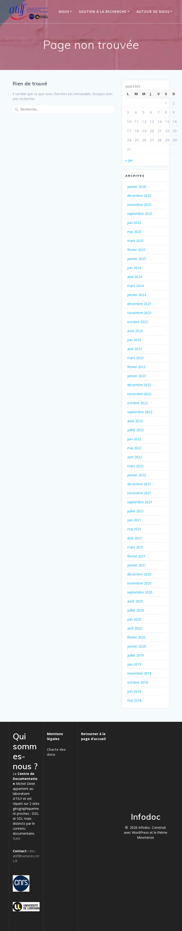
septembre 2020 (139, 592)
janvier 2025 (136, 258)
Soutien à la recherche (103, 11)
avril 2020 (134, 628)
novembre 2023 (139, 312)
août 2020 (135, 601)
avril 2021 (134, 538)
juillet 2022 (135, 430)
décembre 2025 (139, 195)
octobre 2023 (137, 322)
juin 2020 (134, 619)
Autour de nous (152, 11)
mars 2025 (135, 240)
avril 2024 (134, 276)
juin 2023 (134, 340)
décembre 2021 (139, 484)
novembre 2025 (139, 204)
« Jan (129, 160)
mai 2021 (134, 529)
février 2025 (136, 249)
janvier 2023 (136, 376)
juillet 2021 (135, 511)
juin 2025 (134, 222)
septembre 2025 (139, 213)
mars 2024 (135, 285)
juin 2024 (134, 267)
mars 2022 (135, 466)
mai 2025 (134, 231)
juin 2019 (134, 664)
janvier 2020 (136, 646)
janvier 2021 (136, 565)
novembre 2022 (139, 394)
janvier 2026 (136, 186)
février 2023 (136, 367)
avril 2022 (134, 457)
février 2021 (136, 556)
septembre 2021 (139, 502)
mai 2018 (134, 700)
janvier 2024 (136, 294)
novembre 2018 (139, 673)
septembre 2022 (139, 412)
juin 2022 (134, 439)
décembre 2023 (139, 303)
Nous (64, 11)
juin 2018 (134, 691)
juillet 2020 (135, 610)
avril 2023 (134, 349)
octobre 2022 (137, 403)
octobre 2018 (137, 682)
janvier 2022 (136, 475)
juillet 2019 (135, 655)
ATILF (17, 798)
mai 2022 (134, 448)
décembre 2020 (139, 574)
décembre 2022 (139, 385)
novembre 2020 (139, 583)
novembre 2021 (139, 493)
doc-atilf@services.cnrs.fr (26, 856)
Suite (16, 838)
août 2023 (135, 331)
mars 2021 (135, 547)
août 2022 (135, 421)
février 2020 (136, 637)
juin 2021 (134, 520)
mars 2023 (135, 358)
